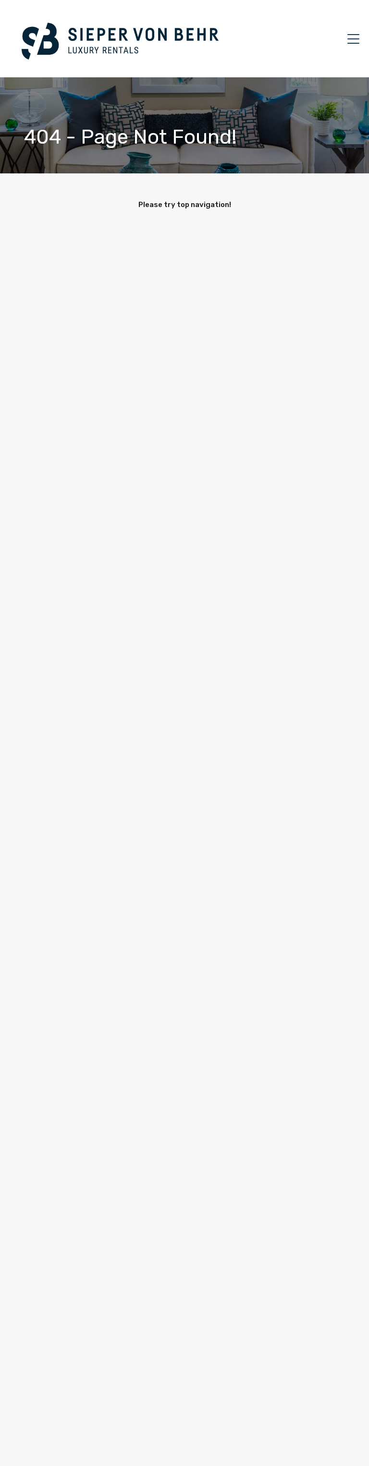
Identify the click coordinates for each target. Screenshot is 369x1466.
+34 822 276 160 (311, 38)
